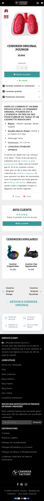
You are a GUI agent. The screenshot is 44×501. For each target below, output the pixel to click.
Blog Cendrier (8, 379)
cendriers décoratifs (16, 182)
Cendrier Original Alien (13, 265)
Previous (11, 24)
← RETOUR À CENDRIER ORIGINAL (22, 303)
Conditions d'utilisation (12, 398)
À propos (6, 433)
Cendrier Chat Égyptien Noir (31, 265)
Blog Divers (7, 388)
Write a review (22, 223)
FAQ (4, 370)
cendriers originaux (25, 173)
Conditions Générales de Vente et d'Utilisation (17, 458)
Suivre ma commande (11, 365)
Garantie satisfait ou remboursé (20, 86)
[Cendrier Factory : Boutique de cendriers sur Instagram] (26, 485)
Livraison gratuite (14, 91)
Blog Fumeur (7, 384)
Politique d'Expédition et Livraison (17, 447)
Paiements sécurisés (15, 97)
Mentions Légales (10, 438)
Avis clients (7, 393)
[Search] (38, 3)
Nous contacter (8, 374)
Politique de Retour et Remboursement (19, 452)
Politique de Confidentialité (14, 443)
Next (38, 24)
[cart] (42, 3)
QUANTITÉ (22, 63)
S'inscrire (37, 422)
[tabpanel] (6, 11)
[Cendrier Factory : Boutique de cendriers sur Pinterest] (22, 485)
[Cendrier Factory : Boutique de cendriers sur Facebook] (18, 485)
